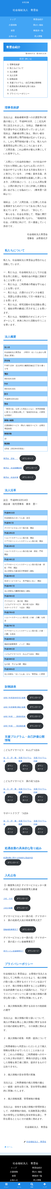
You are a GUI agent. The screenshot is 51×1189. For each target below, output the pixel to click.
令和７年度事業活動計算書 (14, 707)
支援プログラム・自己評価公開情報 (25, 83)
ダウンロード (27, 458)
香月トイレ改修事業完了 (13, 951)
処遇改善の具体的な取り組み (22, 86)
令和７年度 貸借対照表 (14, 716)
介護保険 (14, 1172)
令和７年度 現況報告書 (14, 726)
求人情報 (37, 1180)
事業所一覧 (37, 1176)
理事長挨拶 (15, 64)
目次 (21, 59)
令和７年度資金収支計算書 (14, 698)
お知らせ (14, 1180)
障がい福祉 (37, 1172)
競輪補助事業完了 (10, 929)
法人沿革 (14, 75)
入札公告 (14, 90)
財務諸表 (14, 79)
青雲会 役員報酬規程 (12, 468)
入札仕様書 (8, 908)
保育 (14, 1176)
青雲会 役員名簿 (10, 477)
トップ (14, 1168)
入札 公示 (8, 898)
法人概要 (14, 72)
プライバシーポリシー (19, 93)
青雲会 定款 (10, 458)
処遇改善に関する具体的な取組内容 (18, 858)
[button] (45, 606)
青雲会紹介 (37, 1168)
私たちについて (17, 68)
